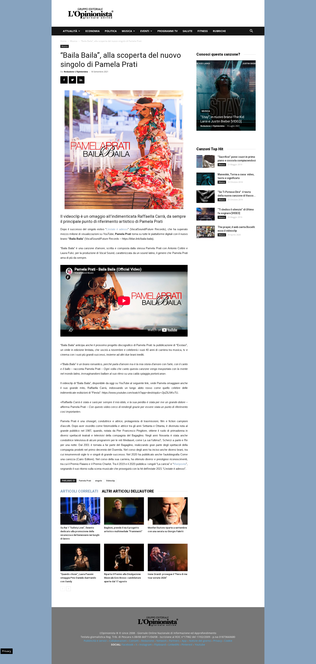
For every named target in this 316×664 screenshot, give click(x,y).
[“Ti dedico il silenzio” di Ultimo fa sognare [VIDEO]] (205, 214)
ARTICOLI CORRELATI (79, 491)
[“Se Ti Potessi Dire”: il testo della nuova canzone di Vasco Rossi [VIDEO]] (205, 196)
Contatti (134, 640)
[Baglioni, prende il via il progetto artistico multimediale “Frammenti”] (124, 511)
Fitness (203, 31)
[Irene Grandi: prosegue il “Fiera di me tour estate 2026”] (168, 557)
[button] (251, 31)
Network (161, 640)
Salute (187, 31)
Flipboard (160, 644)
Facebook (127, 644)
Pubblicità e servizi (95, 640)
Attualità (70, 31)
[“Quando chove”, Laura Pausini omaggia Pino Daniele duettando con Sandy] (80, 557)
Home (63, 41)
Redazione (147, 640)
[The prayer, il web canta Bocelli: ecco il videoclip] (205, 231)
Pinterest (186, 644)
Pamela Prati (85, 480)
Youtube (200, 644)
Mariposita (180, 463)
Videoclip (110, 480)
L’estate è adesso (117, 229)
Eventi (144, 31)
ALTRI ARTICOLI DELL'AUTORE (128, 491)
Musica (127, 31)
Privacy (217, 640)
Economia (92, 31)
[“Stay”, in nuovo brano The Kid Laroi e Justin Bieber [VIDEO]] (226, 95)
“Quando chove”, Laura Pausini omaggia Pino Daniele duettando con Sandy (78, 578)
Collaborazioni (118, 640)
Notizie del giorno (200, 640)
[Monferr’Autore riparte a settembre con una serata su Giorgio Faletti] (168, 511)
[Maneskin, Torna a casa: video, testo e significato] (205, 179)
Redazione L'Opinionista (76, 71)
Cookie (228, 640)
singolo (98, 480)
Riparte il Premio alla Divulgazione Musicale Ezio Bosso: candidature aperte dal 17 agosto (122, 578)
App (184, 640)
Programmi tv (167, 31)
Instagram (145, 644)
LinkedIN (173, 644)
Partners (174, 640)
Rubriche (219, 31)
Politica (111, 31)
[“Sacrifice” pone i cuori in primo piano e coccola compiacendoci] (205, 161)
